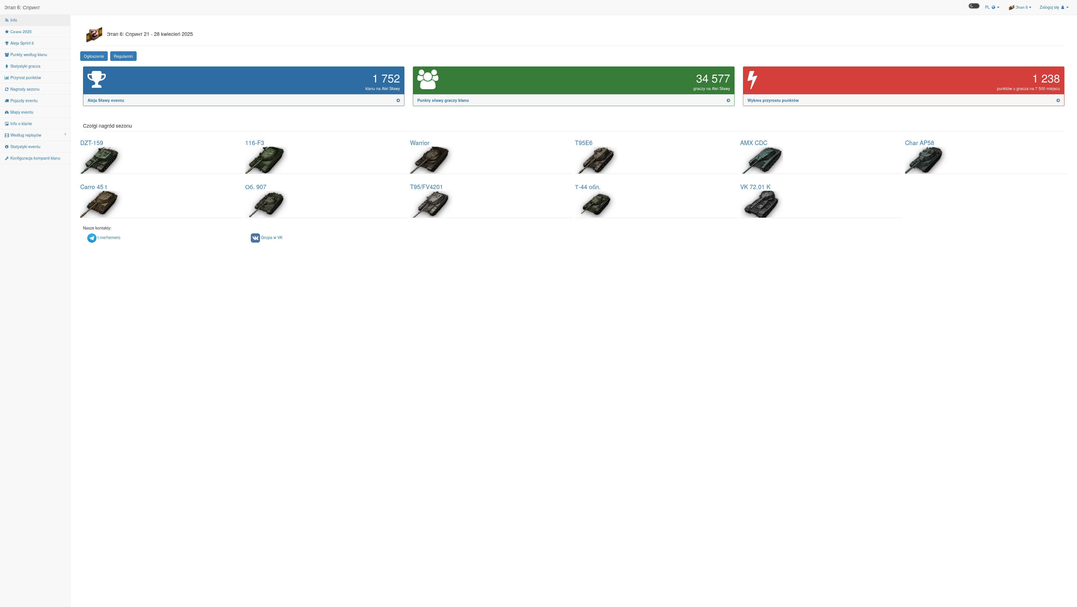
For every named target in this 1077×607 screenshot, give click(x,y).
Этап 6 (1021, 7)
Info (13, 20)
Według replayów (25, 135)
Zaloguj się (1050, 7)
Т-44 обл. (587, 186)
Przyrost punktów (25, 77)
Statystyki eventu (24, 146)
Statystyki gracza (24, 66)
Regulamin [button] (123, 56)
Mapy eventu (21, 112)
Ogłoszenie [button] (94, 56)
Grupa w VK (271, 237)
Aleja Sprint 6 (21, 43)
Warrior (419, 142)
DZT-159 (91, 142)
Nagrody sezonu (24, 89)
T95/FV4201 (426, 186)
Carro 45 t (93, 186)
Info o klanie (20, 123)
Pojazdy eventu (23, 100)
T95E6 (584, 142)
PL (988, 7)
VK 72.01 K (755, 186)
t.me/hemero (108, 237)
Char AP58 (919, 142)
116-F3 (254, 142)
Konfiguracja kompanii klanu (34, 158)
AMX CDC (753, 142)
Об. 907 (255, 186)
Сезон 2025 (20, 31)
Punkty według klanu (28, 54)
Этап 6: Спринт (22, 7)
